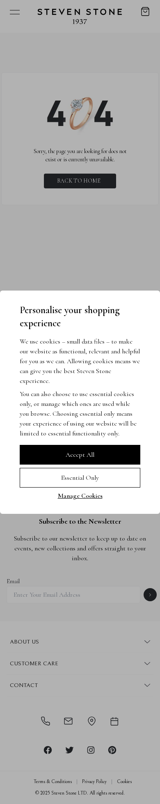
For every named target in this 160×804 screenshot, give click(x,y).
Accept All (80, 455)
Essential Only (80, 478)
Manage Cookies (80, 496)
